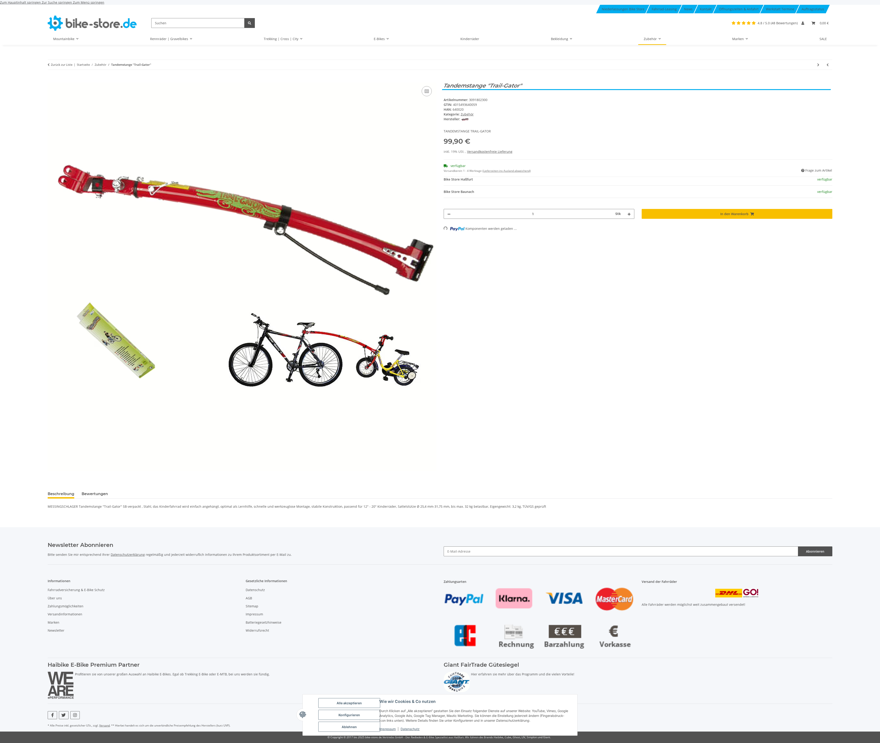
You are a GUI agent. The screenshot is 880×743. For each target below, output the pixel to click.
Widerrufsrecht (257, 630)
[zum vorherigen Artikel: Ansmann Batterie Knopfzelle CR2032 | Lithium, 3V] (827, 65)
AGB (249, 598)
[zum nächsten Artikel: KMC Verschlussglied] (818, 65)
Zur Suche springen (57, 2)
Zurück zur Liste (61, 65)
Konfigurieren (349, 715)
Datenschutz (410, 729)
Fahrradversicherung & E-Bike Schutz (76, 590)
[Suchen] (249, 23)
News (688, 9)
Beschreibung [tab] (61, 494)
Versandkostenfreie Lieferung (489, 151)
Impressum (387, 729)
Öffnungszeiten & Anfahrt (739, 9)
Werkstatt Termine (780, 9)
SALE (823, 39)
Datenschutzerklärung (128, 554)
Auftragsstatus (813, 9)
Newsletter (56, 630)
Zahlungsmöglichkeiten (65, 606)
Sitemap (252, 606)
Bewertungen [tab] (95, 494)
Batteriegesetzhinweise (263, 622)
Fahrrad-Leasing (664, 9)
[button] (803, 23)
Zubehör (467, 114)
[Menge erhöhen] (629, 214)
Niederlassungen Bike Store (623, 9)
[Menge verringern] (449, 214)
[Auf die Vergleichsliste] (427, 91)
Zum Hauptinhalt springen (21, 2)
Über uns (55, 598)
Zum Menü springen (88, 2)
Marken (53, 622)
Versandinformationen (65, 614)
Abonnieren (815, 551)
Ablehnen (349, 727)
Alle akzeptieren (349, 703)
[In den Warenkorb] (51, 79)
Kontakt (706, 9)
